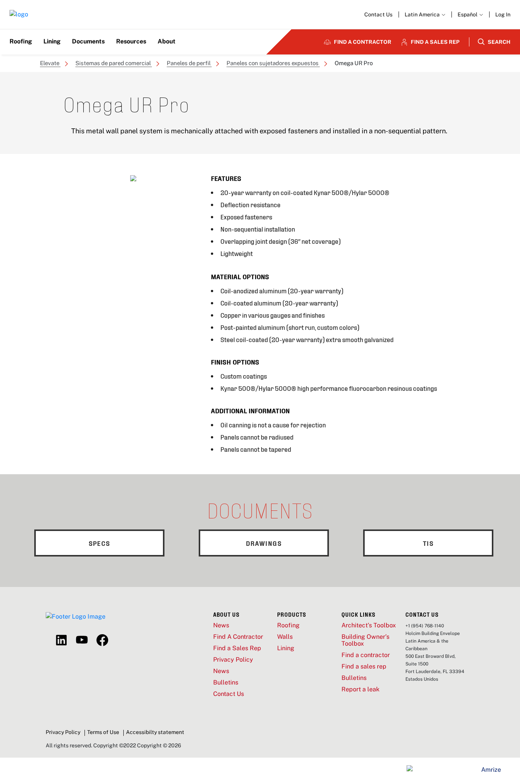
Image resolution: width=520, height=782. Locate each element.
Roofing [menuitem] (21, 41)
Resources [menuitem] (131, 41)
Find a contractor (365, 655)
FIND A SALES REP (435, 42)
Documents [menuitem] (88, 41)
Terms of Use (103, 732)
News (221, 625)
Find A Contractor (238, 636)
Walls (285, 636)
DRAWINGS (264, 543)
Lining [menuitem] (52, 41)
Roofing (288, 625)
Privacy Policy (233, 659)
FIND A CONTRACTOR (362, 42)
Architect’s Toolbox (368, 625)
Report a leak (360, 689)
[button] (470, 14)
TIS (428, 543)
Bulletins (225, 682)
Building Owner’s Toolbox (365, 640)
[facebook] (102, 640)
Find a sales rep (363, 666)
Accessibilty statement (155, 732)
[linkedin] (61, 640)
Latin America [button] (423, 14)
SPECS (99, 543)
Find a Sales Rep (237, 648)
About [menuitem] (166, 41)
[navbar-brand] (19, 14)
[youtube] (82, 640)
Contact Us (378, 14)
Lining (285, 648)
